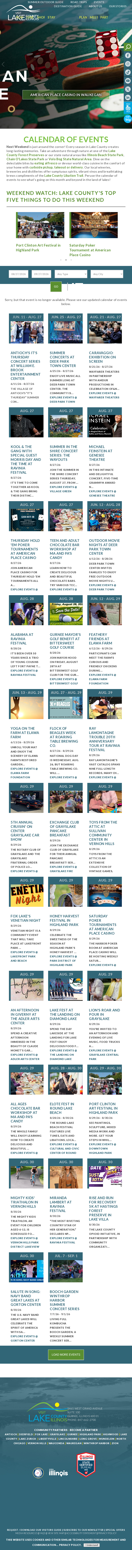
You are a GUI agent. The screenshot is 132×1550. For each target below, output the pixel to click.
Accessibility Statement (81, 1533)
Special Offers (115, 1530)
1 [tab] (61, 260)
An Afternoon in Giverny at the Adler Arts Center (25, 1016)
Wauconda (56, 1443)
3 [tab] (71, 260)
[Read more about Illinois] (58, 1479)
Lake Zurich (27, 1438)
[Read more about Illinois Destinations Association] (86, 1479)
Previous (10, 228)
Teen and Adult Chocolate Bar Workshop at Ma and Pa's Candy (65, 549)
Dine (30, 17)
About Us (95, 6)
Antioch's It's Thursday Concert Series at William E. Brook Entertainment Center (26, 366)
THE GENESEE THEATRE (66, 101)
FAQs (42, 1533)
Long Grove (88, 1438)
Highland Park (90, 1434)
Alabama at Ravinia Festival (22, 638)
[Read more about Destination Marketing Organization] (38, 1479)
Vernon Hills (37, 1443)
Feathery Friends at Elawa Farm (100, 638)
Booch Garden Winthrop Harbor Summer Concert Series (64, 1300)
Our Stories (118, 6)
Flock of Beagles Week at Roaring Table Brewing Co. (64, 737)
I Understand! (91, 1545)
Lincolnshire (68, 1438)
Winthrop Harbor (96, 1443)
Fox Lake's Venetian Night (26, 918)
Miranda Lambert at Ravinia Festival (61, 1204)
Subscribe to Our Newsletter (83, 1530)
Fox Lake (41, 1434)
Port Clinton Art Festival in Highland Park (103, 1108)
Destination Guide (68, 6)
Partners (108, 17)
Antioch (11, 1434)
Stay (51, 17)
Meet (94, 17)
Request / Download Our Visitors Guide (34, 1530)
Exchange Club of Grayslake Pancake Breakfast (64, 828)
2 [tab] (66, 260)
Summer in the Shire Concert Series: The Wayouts (64, 453)
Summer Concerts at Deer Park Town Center (63, 359)
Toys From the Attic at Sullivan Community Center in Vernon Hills (103, 833)
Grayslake (57, 1434)
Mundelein (106, 1438)
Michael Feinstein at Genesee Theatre (100, 453)
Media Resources (26, 1533)
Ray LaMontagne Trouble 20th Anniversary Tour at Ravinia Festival (104, 739)
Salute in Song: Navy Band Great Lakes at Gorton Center (26, 1298)
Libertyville (47, 1438)
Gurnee (72, 1434)
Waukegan (73, 1443)
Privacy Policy (107, 1533)
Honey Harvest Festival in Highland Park (64, 920)
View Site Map (55, 1533)
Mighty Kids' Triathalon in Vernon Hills (24, 1202)
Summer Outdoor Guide (46, 2)
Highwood (110, 1434)
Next (122, 228)
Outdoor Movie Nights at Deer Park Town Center (104, 546)
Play (19, 17)
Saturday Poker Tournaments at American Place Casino (103, 924)
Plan (83, 17)
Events (99, 2)
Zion (115, 1443)
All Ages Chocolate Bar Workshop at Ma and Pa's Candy (25, 1112)
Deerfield (26, 1434)
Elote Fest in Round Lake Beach (62, 1108)
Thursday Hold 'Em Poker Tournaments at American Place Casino (25, 549)
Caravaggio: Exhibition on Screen (102, 357)
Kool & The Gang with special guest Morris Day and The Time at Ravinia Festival (26, 459)
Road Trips (78, 2)
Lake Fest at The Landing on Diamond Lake (65, 1014)
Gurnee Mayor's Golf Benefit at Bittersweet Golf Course (65, 640)
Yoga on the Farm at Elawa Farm (25, 732)
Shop (41, 17)
